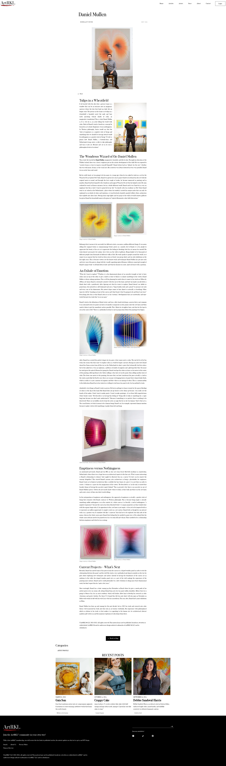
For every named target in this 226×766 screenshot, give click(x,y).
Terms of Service (8, 748)
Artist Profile (63, 650)
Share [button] (81, 93)
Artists (181, 3)
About (199, 3)
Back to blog (114, 638)
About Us (13, 744)
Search (5, 744)
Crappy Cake (101, 700)
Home (161, 3)
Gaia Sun (61, 700)
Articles (171, 3)
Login (220, 3)
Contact (208, 3)
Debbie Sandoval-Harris (147, 700)
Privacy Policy (23, 744)
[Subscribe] (172, 726)
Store (189, 3)
